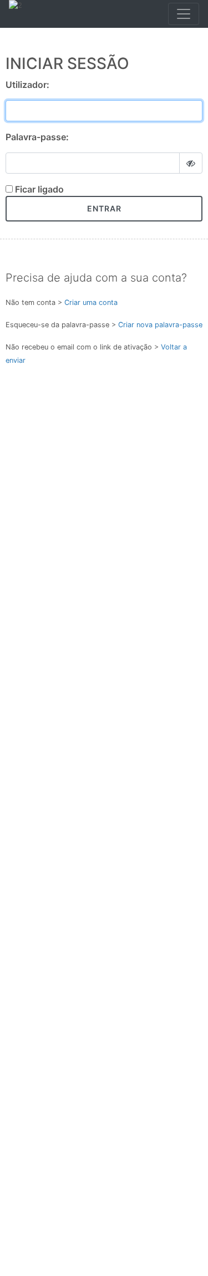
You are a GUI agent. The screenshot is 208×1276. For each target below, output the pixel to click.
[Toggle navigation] (183, 14)
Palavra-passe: (37, 136)
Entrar (104, 208)
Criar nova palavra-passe (160, 325)
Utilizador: (27, 84)
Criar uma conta (91, 302)
